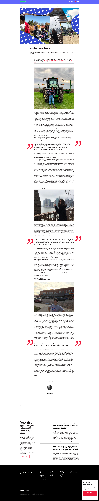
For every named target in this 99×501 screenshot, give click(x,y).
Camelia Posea (49, 393)
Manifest (52, 472)
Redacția (51, 473)
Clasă (21, 6)
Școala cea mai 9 (48, 6)
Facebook (62, 472)
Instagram (62, 473)
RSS (61, 476)
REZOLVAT (40, 6)
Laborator (26, 6)
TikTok (61, 475)
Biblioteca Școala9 (58, 6)
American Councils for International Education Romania (55, 60)
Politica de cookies (73, 473)
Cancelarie (33, 6)
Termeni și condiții (74, 472)
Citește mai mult (24, 456)
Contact (51, 475)
